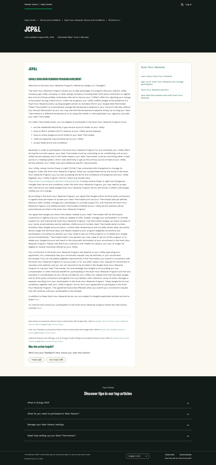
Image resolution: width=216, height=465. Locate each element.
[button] (108, 402)
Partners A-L (114, 20)
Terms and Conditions (50, 20)
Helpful (35, 359)
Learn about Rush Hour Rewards (156, 76)
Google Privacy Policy (54, 324)
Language (123, 456)
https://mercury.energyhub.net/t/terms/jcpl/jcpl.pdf (53, 181)
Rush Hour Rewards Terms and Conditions (84, 20)
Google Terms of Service (105, 321)
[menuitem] (188, 4)
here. (36, 299)
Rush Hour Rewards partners (155, 90)
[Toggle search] (182, 4)
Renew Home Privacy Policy (51, 341)
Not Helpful (55, 359)
